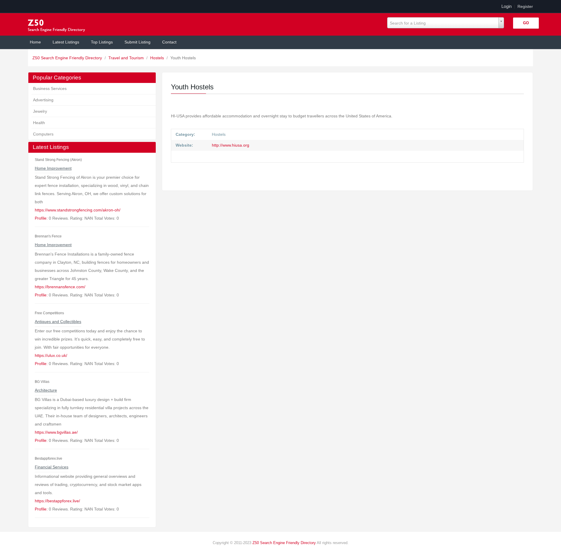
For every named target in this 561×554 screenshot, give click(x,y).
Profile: (41, 218)
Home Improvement (53, 168)
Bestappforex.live (48, 458)
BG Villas (42, 382)
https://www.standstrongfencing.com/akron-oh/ (77, 210)
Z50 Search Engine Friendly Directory (67, 57)
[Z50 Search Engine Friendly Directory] (57, 25)
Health (39, 122)
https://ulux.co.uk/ (51, 355)
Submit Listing (137, 42)
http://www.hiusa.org (230, 145)
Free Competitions (49, 313)
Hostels (157, 57)
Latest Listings (66, 42)
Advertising (43, 100)
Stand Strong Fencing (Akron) (58, 160)
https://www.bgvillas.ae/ (56, 432)
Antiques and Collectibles (58, 321)
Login (506, 6)
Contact (169, 42)
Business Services (50, 88)
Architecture (46, 390)
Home (35, 42)
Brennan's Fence (48, 236)
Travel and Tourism (126, 57)
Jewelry (40, 111)
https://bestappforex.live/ (57, 501)
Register (525, 6)
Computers (43, 134)
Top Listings (102, 42)
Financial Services (51, 467)
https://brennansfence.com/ (60, 286)
